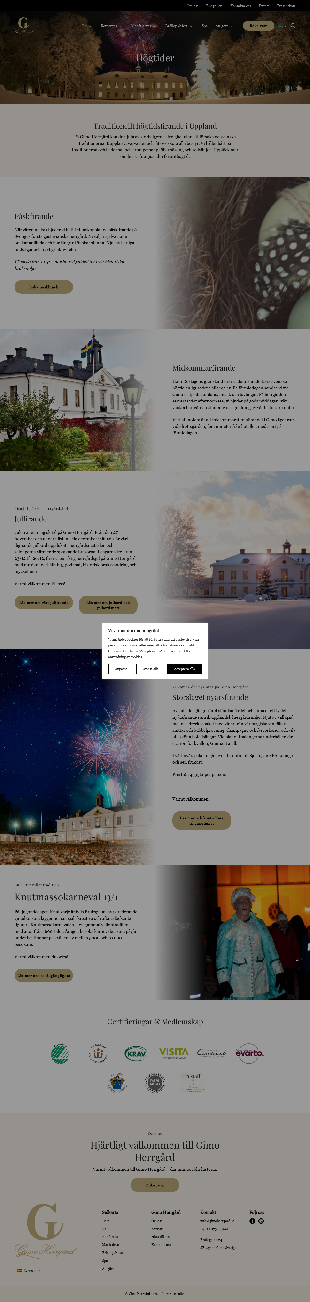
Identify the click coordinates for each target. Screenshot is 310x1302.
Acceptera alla (184, 669)
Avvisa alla (151, 669)
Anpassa (121, 669)
